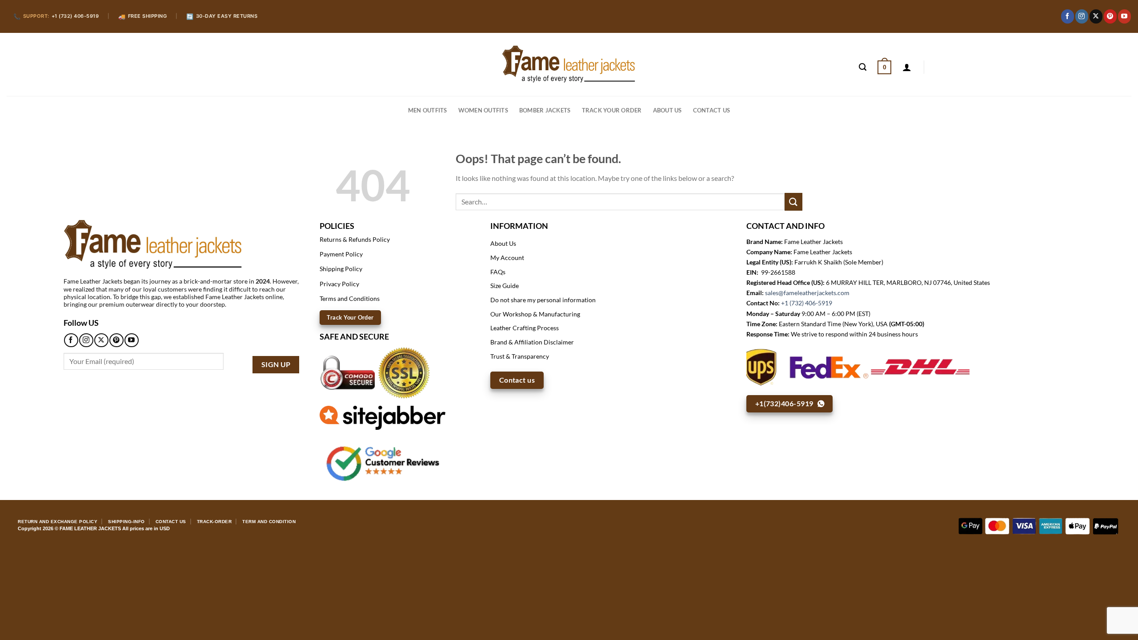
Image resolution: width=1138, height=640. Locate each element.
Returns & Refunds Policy (355, 239)
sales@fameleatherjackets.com (807, 292)
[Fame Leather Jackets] (569, 64)
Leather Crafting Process (524, 328)
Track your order (612, 110)
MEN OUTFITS (427, 110)
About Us (667, 110)
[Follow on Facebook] (1067, 16)
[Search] (863, 67)
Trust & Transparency (519, 356)
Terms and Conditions (350, 298)
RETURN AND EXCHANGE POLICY (57, 521)
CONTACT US (711, 110)
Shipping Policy (341, 268)
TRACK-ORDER (214, 521)
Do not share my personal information (543, 300)
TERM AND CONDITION (269, 521)
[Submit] (793, 201)
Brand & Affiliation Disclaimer (532, 342)
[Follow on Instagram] (1081, 16)
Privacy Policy (339, 284)
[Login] (907, 67)
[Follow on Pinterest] (1110, 16)
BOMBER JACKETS (545, 110)
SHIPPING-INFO (126, 521)
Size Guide (504, 285)
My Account (507, 257)
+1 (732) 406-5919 (806, 303)
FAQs (497, 272)
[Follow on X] (1096, 16)
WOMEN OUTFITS (483, 110)
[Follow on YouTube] (1124, 16)
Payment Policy (341, 254)
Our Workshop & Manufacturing (535, 314)
